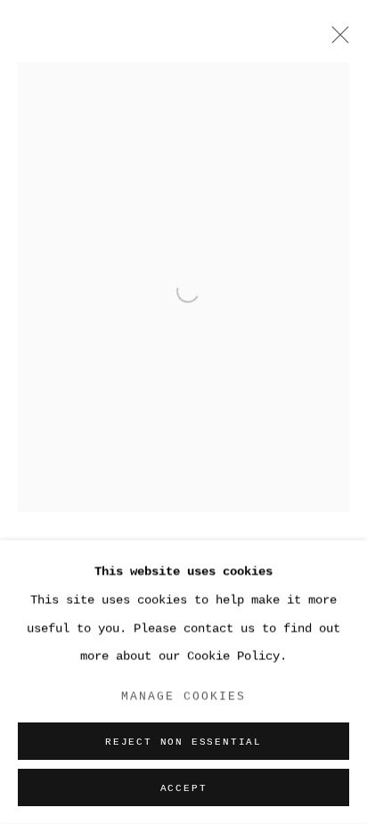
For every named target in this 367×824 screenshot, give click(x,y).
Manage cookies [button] (184, 696)
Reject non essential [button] (183, 742)
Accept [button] (184, 788)
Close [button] (335, 40)
